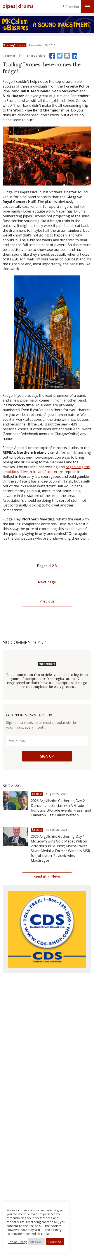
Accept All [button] (55, 1242)
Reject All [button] (36, 1242)
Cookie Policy (17, 1242)
